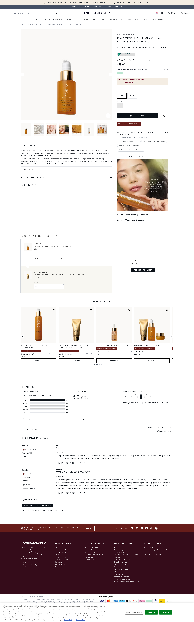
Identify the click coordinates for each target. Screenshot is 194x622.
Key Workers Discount (121, 577)
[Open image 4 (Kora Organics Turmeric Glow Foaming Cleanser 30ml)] (64, 129)
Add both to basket (143, 270)
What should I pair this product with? (129, 145)
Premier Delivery (60, 564)
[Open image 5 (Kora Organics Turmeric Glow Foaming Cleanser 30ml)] (77, 129)
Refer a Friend (119, 574)
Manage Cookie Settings (134, 612)
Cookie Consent (26, 562)
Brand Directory (119, 552)
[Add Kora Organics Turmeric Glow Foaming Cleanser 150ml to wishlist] (53, 310)
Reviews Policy (89, 559)
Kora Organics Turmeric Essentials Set (149, 345)
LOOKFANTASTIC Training (152, 555)
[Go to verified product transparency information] (126, 54)
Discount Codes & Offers (122, 559)
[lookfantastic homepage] (97, 13)
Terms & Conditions (91, 547)
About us (117, 547)
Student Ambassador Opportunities (126, 581)
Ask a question (150, 60)
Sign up (89, 528)
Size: (119, 91)
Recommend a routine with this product (154, 141)
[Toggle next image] (110, 74)
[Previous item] (22, 336)
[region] (97, 612)
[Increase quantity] (134, 105)
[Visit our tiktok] (151, 528)
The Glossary (118, 550)
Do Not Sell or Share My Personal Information (32, 565)
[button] (142, 55)
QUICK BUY (39, 361)
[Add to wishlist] (164, 115)
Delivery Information (62, 557)
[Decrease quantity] (120, 105)
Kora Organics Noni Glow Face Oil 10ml (112, 345)
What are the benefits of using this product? (131, 150)
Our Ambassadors (120, 564)
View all (165, 69)
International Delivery (62, 559)
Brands (30, 24)
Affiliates (117, 567)
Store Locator (148, 547)
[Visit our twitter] (136, 528)
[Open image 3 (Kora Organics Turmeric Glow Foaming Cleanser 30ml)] (51, 129)
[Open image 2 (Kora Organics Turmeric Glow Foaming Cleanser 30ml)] (39, 129)
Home (23, 24)
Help (56, 547)
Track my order (60, 567)
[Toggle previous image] (22, 74)
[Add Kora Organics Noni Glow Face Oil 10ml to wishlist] (129, 310)
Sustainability (89, 557)
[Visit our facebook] (131, 528)
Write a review (138, 60)
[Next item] (171, 336)
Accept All (165, 612)
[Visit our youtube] (146, 528)
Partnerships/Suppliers (121, 569)
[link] (172, 13)
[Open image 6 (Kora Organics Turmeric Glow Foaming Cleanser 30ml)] (89, 129)
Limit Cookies (151, 612)
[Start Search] (56, 13)
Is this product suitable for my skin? (129, 141)
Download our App (61, 550)
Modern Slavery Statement (94, 555)
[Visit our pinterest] (156, 528)
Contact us (59, 562)
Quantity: (121, 101)
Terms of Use (80, 620)
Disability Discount (120, 562)
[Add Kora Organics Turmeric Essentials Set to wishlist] (166, 310)
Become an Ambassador (122, 579)
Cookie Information (91, 552)
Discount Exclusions (62, 552)
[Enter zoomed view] (108, 115)
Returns (57, 555)
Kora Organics (40, 24)
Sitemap (117, 572)
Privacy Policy (89, 550)
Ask (166, 132)
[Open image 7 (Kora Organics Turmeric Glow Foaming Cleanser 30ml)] (102, 129)
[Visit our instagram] (141, 528)
